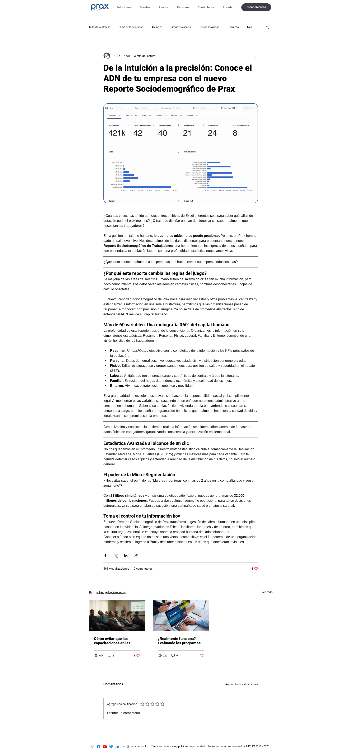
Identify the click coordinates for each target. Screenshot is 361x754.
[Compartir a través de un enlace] (136, 556)
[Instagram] (92, 746)
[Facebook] (98, 746)
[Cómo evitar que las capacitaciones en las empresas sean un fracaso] (117, 615)
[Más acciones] (255, 55)
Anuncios (157, 27)
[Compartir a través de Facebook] (105, 556)
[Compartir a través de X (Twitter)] (116, 556)
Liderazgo (233, 27)
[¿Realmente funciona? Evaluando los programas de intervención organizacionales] (181, 615)
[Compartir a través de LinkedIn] (126, 556)
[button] (124, 7)
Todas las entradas (99, 27)
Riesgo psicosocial (181, 27)
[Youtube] (105, 746)
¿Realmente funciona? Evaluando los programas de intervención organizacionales (179, 640)
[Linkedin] (117, 746)
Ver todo (267, 592)
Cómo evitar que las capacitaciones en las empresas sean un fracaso (116, 640)
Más (249, 27)
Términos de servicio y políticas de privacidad (178, 746)
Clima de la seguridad (131, 27)
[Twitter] (111, 746)
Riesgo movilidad (209, 27)
